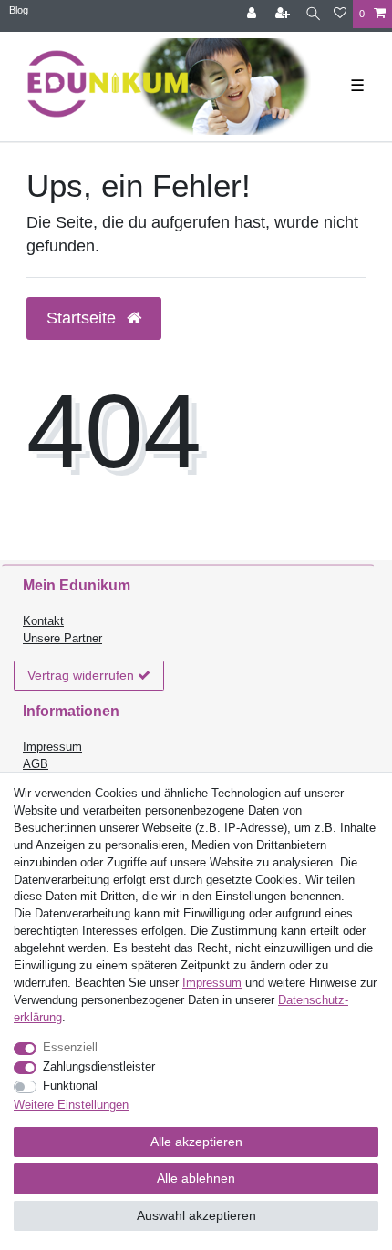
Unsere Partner (62, 638)
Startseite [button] (83, 318)
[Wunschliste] (340, 14)
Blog (18, 10)
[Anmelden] (253, 14)
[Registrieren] (284, 14)
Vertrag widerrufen (80, 675)
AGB (35, 764)
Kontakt (43, 621)
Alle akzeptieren (196, 1141)
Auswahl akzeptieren (196, 1215)
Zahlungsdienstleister (99, 1066)
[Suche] (313, 14)
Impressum (52, 747)
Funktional (70, 1086)
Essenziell (70, 1047)
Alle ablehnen (196, 1178)
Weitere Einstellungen (71, 1105)
